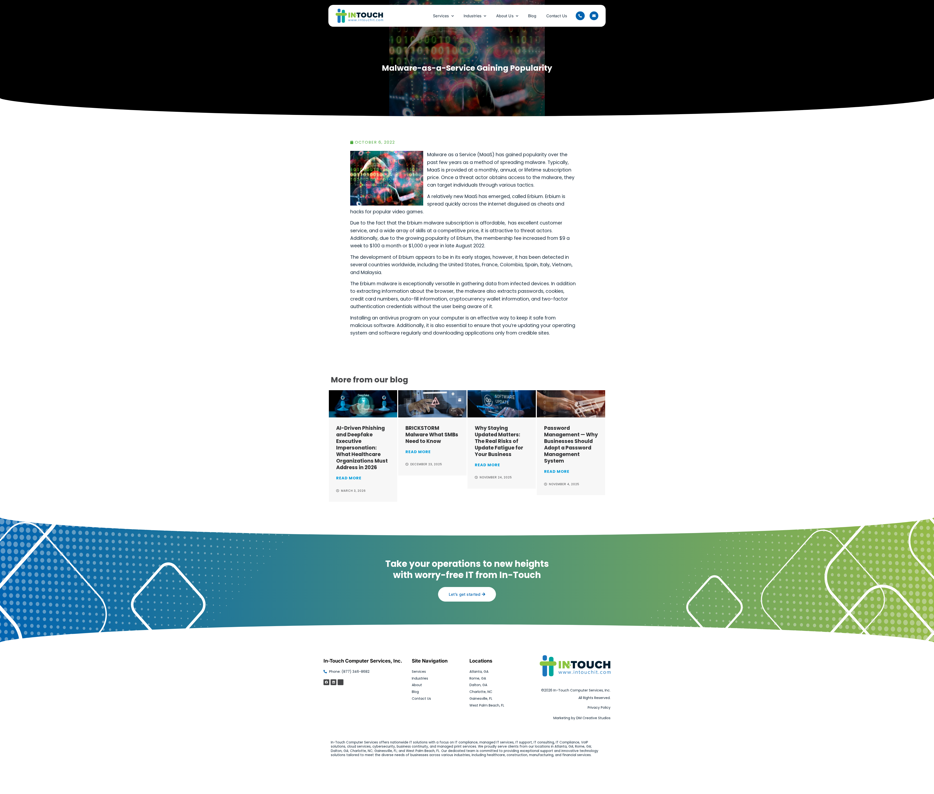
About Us (504, 15)
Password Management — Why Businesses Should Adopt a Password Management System (571, 444)
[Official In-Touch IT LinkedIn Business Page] (333, 682)
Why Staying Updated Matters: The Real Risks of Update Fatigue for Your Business (499, 441)
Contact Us (556, 15)
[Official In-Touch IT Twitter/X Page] (340, 682)
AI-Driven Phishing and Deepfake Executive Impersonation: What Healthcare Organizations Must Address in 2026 (362, 447)
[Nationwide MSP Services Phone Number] (580, 15)
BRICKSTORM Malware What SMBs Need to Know (431, 434)
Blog (532, 15)
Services (441, 15)
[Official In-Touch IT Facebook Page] (326, 682)
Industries (473, 15)
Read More (348, 478)
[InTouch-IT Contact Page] (594, 15)
